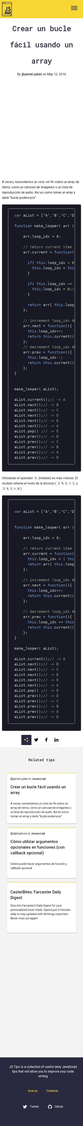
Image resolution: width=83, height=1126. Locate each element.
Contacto (52, 1090)
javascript (39, 778)
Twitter (34, 1106)
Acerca (32, 1090)
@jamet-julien (32, 74)
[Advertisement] (41, 133)
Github (59, 1106)
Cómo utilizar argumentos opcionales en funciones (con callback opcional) (37, 847)
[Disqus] (41, 997)
